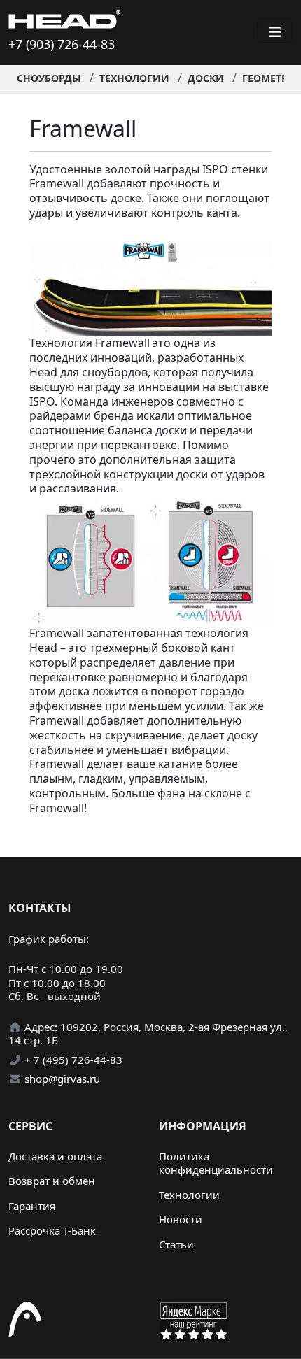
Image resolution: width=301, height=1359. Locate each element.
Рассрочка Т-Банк (52, 1230)
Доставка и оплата (55, 1156)
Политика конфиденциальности (216, 1163)
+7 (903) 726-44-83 (61, 44)
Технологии (134, 78)
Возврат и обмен (51, 1181)
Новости (180, 1219)
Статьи (176, 1244)
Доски (206, 78)
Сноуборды (49, 78)
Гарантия (31, 1206)
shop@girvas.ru (62, 1079)
